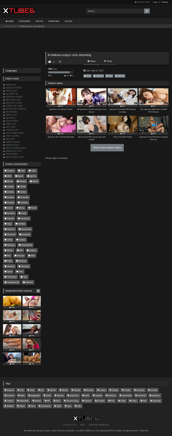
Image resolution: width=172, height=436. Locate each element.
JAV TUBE (10, 127)
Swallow (10, 406)
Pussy (134, 401)
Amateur (10, 171)
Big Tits (33, 176)
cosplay (102, 390)
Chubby (10, 192)
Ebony (21, 208)
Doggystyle (35, 395)
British (35, 181)
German (10, 218)
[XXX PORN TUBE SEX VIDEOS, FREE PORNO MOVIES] (19, 11)
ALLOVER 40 (11, 94)
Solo (144, 401)
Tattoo (9, 272)
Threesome (11, 277)
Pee (8, 256)
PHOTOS (39, 21)
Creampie (24, 197)
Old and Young (72, 401)
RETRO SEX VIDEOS (15, 109)
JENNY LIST (11, 115)
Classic (23, 192)
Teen (21, 272)
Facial (33, 208)
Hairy (9, 224)
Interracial (11, 234)
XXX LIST (10, 139)
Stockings (25, 266)
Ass (42, 390)
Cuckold (10, 202)
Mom (58, 401)
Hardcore (11, 229)
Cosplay (10, 197)
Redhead (22, 261)
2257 (82, 425)
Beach (20, 176)
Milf (21, 250)
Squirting (10, 266)
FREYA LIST (11, 91)
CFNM (22, 187)
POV (33, 256)
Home (7, 26)
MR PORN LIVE (12, 100)
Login (155, 2)
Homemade (26, 229)
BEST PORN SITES (14, 157)
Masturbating (26, 245)
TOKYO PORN (12, 136)
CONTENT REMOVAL (99, 425)
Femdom (10, 213)
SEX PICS (10, 118)
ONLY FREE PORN (14, 133)
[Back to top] (164, 428)
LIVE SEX (68, 21)
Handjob (21, 224)
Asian (14, 26)
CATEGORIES (24, 21)
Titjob (59, 406)
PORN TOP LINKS (14, 106)
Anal (22, 171)
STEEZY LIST (12, 130)
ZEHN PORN (11, 121)
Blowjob (23, 181)
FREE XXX (10, 85)
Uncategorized (13, 282)
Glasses (60, 395)
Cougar (115, 390)
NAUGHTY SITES (13, 103)
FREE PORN (11, 154)
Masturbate (24, 401)
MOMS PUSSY (12, 145)
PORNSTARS (53, 21)
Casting (10, 187)
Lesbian (22, 240)
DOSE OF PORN (13, 88)
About (92, 61)
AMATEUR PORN (13, 97)
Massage (10, 245)
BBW (9, 176)
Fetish (23, 213)
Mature (10, 250)
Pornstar (20, 256)
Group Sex (25, 218)
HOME (10, 21)
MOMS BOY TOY (13, 151)
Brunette (89, 390)
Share (109, 61)
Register (165, 2)
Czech (9, 208)
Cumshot (24, 202)
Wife (79, 406)
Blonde (10, 181)
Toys (25, 277)
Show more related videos (107, 147)
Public (9, 261)
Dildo (22, 395)
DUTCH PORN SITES (15, 148)
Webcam (29, 282)
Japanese (99, 76)
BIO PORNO (11, 112)
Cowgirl (127, 390)
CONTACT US (69, 425)
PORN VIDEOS (12, 142)
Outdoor (32, 250)
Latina (9, 240)
